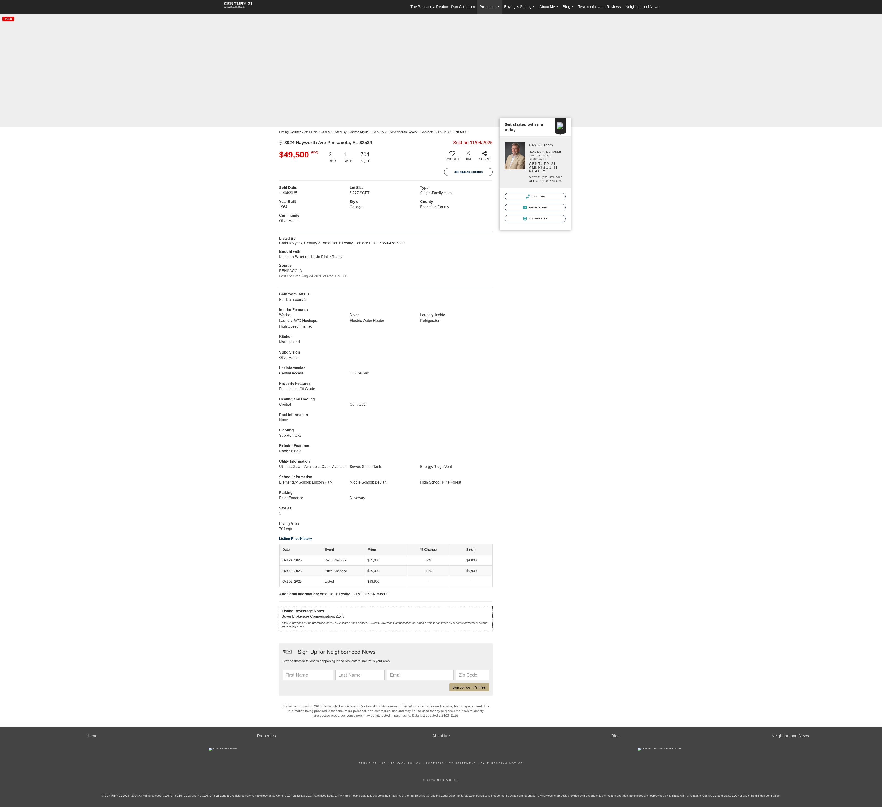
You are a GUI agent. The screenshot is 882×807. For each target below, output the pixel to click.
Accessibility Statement (451, 763)
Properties (490, 9)
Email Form (537, 207)
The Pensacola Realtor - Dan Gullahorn (442, 7)
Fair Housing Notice (502, 763)
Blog (569, 9)
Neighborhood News (642, 7)
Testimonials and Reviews (599, 7)
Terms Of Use (372, 763)
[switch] (452, 157)
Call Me (538, 196)
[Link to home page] (240, 7)
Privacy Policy (406, 763)
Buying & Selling (520, 9)
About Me (549, 9)
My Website (537, 218)
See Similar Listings (468, 172)
